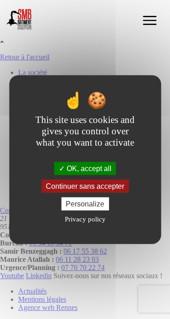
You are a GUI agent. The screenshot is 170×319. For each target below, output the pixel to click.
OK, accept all (88, 168)
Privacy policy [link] (85, 219)
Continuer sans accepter (85, 186)
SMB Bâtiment (20, 20)
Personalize (85, 204)
